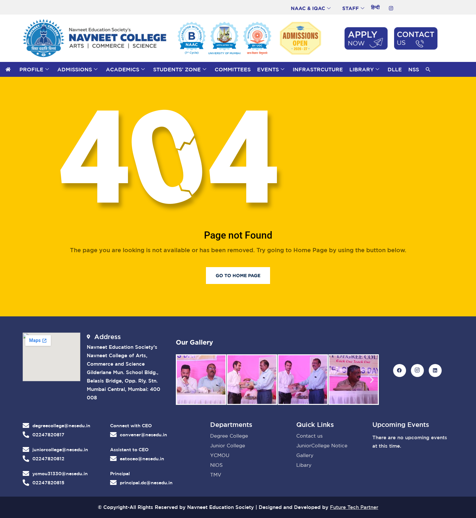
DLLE (395, 69)
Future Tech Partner (354, 507)
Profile (31, 69)
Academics (122, 69)
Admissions (74, 69)
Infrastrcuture (318, 69)
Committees (233, 69)
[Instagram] (391, 8)
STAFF (350, 8)
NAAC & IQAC (308, 8)
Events (268, 69)
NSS (413, 69)
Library (361, 69)
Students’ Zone (177, 69)
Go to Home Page (238, 275)
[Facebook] (399, 370)
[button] (428, 69)
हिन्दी (375, 7)
